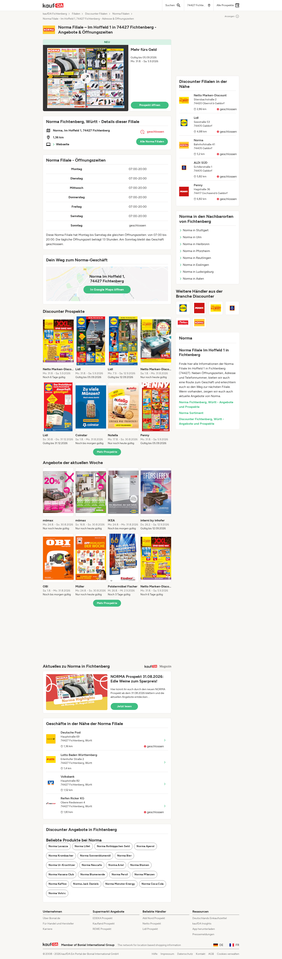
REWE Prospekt (102, 929)
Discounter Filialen (96, 13)
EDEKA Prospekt (102, 918)
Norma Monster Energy (120, 883)
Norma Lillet (82, 846)
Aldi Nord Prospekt (154, 918)
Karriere (47, 929)
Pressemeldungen (203, 934)
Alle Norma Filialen (152, 141)
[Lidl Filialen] (183, 308)
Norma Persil (120, 874)
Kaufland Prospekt (104, 923)
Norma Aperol (145, 846)
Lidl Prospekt (150, 929)
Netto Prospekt (152, 923)
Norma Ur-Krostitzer (62, 865)
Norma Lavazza (58, 846)
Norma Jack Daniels (86, 883)
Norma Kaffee (58, 883)
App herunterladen (203, 929)
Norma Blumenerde (92, 874)
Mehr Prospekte (107, 451)
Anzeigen (230, 16)
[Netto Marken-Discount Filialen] (216, 308)
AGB (211, 954)
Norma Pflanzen (144, 874)
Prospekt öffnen (149, 105)
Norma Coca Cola (153, 883)
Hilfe (154, 954)
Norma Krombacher (61, 855)
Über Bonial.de (51, 918)
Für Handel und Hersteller (58, 923)
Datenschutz (185, 954)
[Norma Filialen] (199, 322)
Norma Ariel (116, 865)
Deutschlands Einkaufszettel (209, 918)
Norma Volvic (57, 893)
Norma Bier (124, 855)
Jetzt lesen (124, 706)
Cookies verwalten (228, 954)
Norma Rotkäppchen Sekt (113, 846)
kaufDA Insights (201, 923)
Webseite (62, 144)
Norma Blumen (139, 865)
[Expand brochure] (85, 78)
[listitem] (58, 347)
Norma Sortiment (191, 413)
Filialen (76, 13)
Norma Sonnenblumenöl (95, 855)
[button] (107, 75)
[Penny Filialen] (199, 308)
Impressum (167, 954)
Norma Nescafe (92, 865)
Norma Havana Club (61, 874)
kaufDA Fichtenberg (55, 13)
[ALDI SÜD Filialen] (232, 308)
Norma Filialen (120, 13)
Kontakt (200, 954)
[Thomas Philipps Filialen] (183, 322)
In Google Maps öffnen (107, 289)
